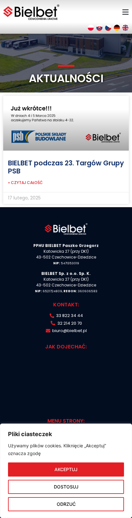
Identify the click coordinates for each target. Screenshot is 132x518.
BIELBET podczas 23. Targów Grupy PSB (66, 167)
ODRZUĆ (66, 504)
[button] (125, 12)
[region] (66, 471)
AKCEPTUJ (66, 469)
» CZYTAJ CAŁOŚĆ (25, 182)
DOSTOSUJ (66, 486)
